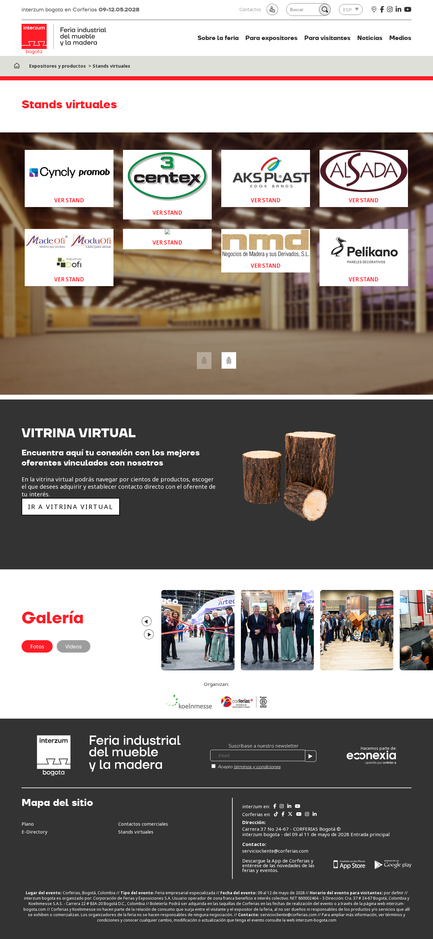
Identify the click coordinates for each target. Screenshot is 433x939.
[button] (229, 360)
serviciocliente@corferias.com (275, 851)
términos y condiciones (257, 766)
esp (347, 9)
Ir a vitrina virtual (70, 506)
